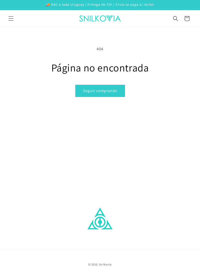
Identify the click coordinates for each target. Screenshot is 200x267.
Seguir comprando (100, 90)
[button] (11, 18)
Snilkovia (105, 264)
